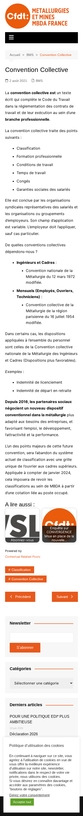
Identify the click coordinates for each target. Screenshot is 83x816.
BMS (39, 81)
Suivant (62, 597)
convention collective (27, 579)
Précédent (23, 597)
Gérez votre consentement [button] (29, 795)
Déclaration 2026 (24, 734)
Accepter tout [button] (22, 802)
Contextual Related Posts (22, 556)
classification (21, 570)
